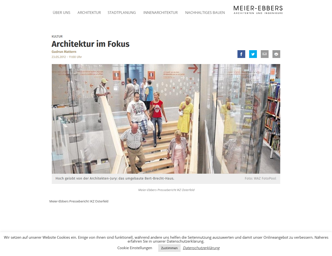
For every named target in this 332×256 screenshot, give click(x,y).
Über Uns (61, 12)
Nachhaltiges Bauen (205, 12)
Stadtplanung (122, 12)
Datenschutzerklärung (201, 248)
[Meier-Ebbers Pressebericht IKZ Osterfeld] (166, 109)
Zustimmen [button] (169, 248)
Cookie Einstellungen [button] (134, 247)
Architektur (89, 12)
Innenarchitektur (160, 12)
